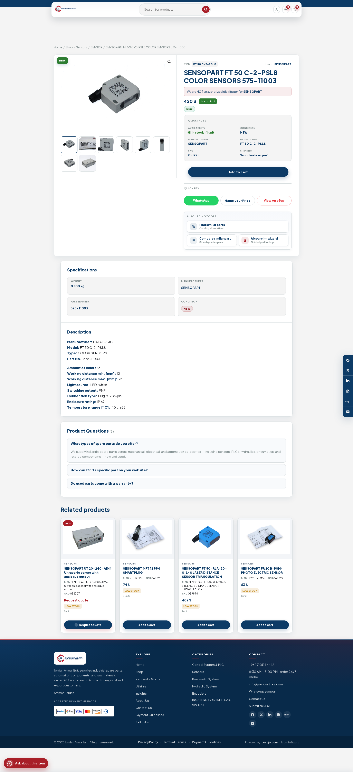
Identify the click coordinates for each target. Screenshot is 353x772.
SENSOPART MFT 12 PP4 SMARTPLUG (141, 570)
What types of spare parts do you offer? (104, 443)
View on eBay (274, 200)
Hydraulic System (204, 686)
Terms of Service (175, 742)
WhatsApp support (262, 691)
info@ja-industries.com (266, 684)
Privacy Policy (148, 742)
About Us (142, 700)
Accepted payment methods (75, 701)
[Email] (348, 412)
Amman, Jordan (64, 693)
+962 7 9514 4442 (261, 664)
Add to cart (238, 172)
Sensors (81, 47)
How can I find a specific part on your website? (109, 470)
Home (58, 47)
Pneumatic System (205, 679)
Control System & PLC (208, 664)
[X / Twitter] (348, 370)
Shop (69, 47)
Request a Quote (148, 679)
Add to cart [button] (147, 625)
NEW (187, 308)
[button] (169, 61)
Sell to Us (142, 722)
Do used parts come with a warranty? (102, 483)
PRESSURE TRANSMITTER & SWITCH (211, 702)
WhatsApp (201, 200)
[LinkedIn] (348, 381)
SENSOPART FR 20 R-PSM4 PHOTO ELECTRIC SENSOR (262, 570)
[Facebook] (348, 360)
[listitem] (252, 714)
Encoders (199, 693)
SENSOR (96, 47)
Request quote (90, 625)
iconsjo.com (269, 742)
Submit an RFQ (259, 706)
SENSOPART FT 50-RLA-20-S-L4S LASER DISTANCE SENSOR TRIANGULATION (204, 572)
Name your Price (237, 200)
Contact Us (144, 708)
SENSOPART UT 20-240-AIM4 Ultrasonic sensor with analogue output (88, 572)
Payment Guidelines (150, 715)
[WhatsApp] (348, 391)
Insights (141, 693)
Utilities (141, 686)
